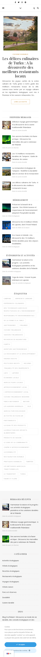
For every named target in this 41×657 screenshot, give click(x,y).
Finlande (24, 325)
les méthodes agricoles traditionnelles (15, 467)
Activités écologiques (10, 560)
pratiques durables (13, 461)
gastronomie (10, 325)
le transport (10, 474)
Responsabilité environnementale (19, 315)
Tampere (29, 461)
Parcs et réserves (9, 592)
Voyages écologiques (10, 581)
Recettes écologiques (10, 571)
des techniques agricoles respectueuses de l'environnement (19, 309)
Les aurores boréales (13, 406)
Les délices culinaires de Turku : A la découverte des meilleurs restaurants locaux (20, 67)
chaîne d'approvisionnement (16, 447)
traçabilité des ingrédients (16, 368)
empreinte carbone (23, 298)
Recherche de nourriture (15, 339)
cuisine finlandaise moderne (16, 397)
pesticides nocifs (12, 363)
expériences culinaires (14, 303)
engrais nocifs (10, 358)
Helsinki (27, 363)
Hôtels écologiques (10, 566)
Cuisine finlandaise (12, 330)
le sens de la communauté (16, 442)
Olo (29, 406)
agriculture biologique (15, 411)
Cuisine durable (20, 54)
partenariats (10, 420)
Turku (23, 474)
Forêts (7, 344)
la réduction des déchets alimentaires (15, 431)
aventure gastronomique (15, 349)
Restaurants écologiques (12, 576)
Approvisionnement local (15, 387)
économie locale (11, 377)
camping (7, 298)
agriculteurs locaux (13, 382)
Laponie (15, 373)
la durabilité (10, 452)
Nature (26, 401)
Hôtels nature (7, 587)
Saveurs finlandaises (13, 335)
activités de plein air (13, 416)
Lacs (6, 373)
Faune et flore (10, 479)
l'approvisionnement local (16, 392)
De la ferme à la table (14, 320)
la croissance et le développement (20, 354)
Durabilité (6, 597)
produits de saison (12, 438)
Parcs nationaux (11, 401)
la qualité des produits (15, 425)
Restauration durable (14, 457)
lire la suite (20, 102)
